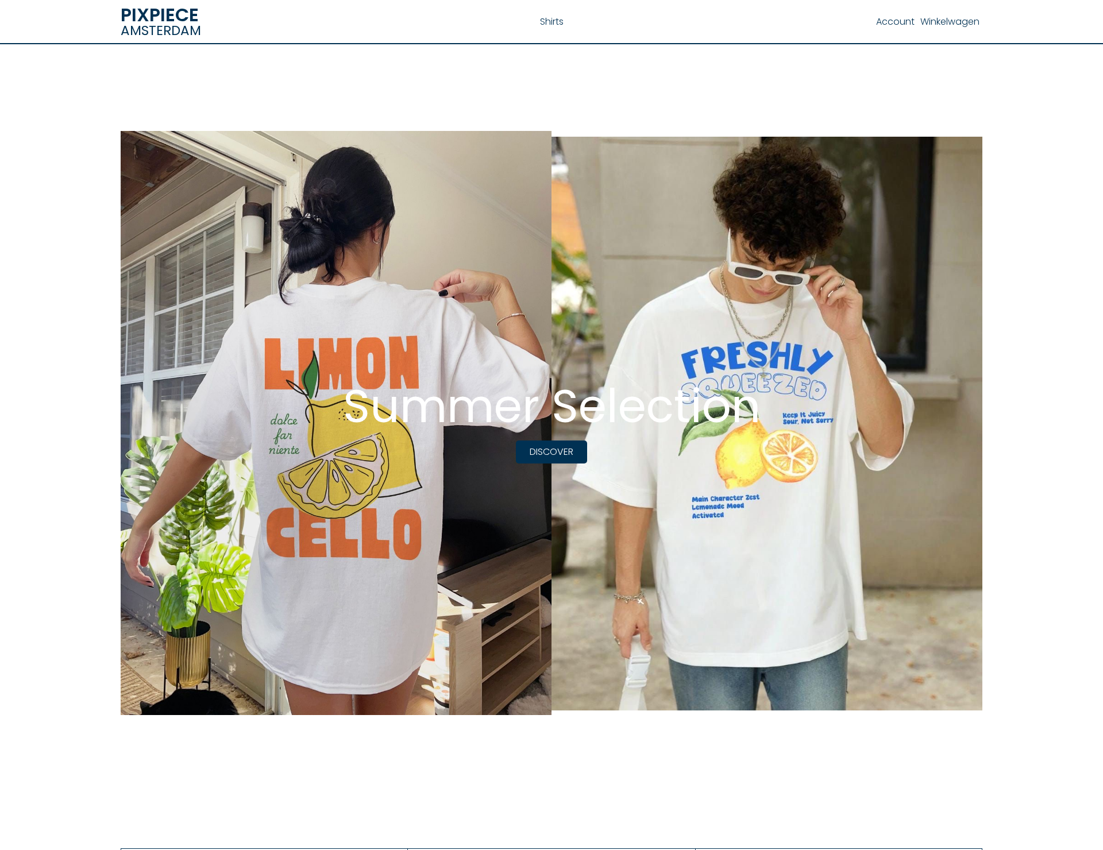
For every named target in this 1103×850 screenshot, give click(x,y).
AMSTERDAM (161, 30)
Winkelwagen (949, 21)
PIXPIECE (160, 15)
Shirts (552, 21)
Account (895, 21)
